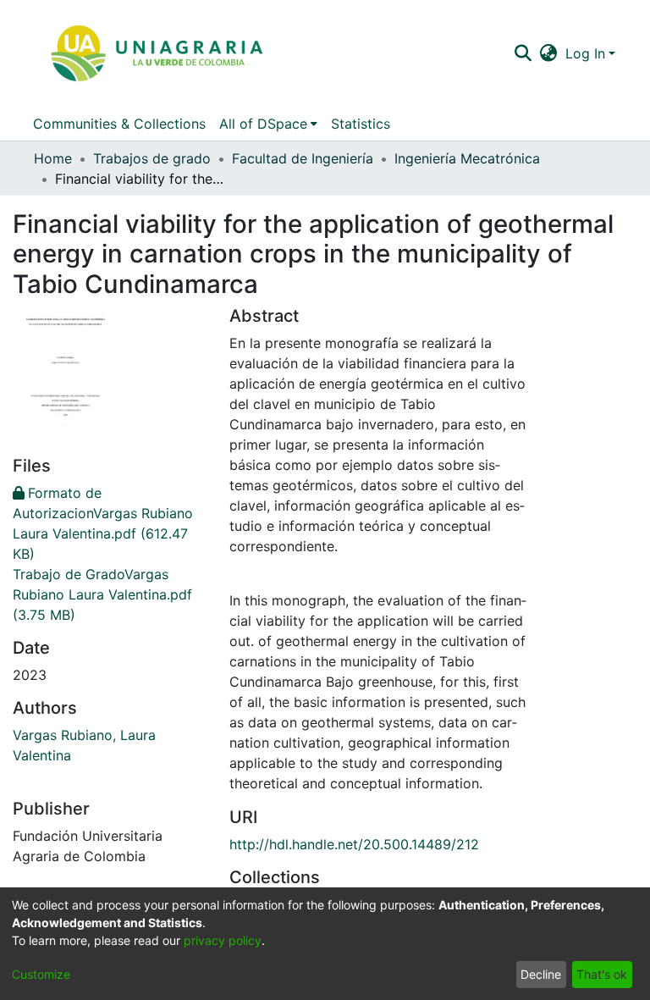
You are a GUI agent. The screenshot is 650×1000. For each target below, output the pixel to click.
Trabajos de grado (152, 158)
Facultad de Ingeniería (302, 158)
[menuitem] (548, 53)
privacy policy (223, 940)
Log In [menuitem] (585, 53)
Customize (41, 974)
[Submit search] (522, 53)
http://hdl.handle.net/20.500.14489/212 (354, 844)
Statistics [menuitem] (360, 123)
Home (53, 158)
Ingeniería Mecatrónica (467, 158)
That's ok (601, 974)
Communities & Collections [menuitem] (119, 123)
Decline (541, 974)
